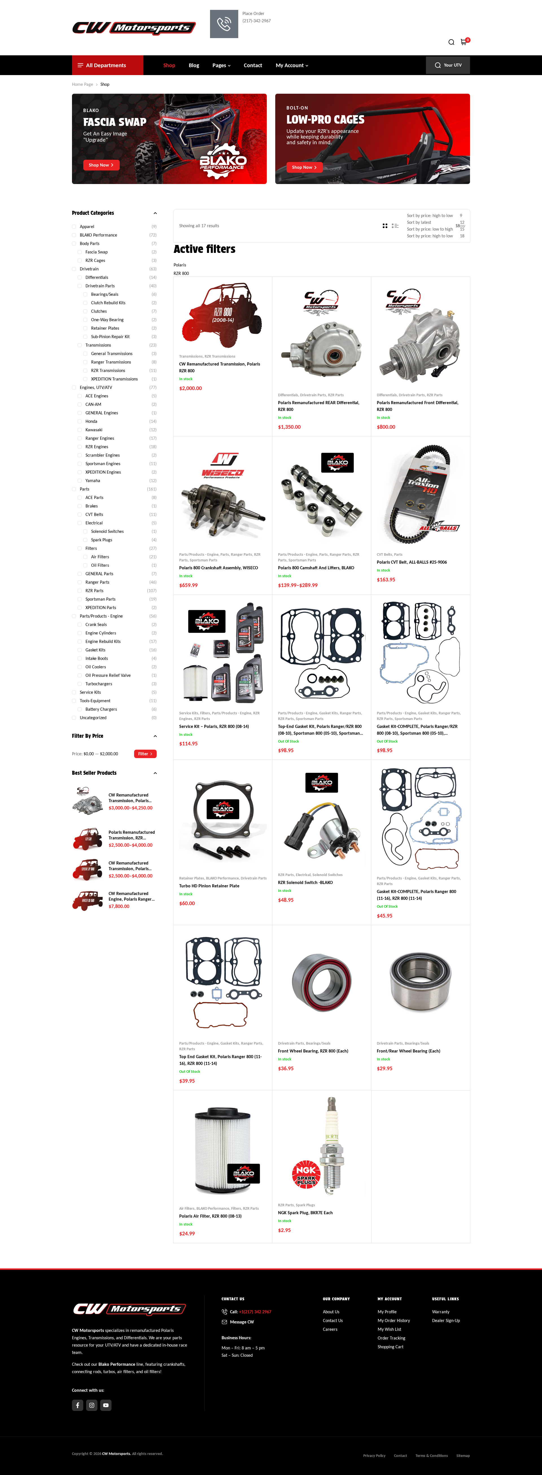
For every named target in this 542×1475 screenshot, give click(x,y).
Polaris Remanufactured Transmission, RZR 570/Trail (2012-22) (132, 835)
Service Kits (188, 713)
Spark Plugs (305, 1205)
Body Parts (89, 243)
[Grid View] (385, 225)
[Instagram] (91, 1405)
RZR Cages (95, 260)
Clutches (99, 311)
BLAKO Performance (222, 878)
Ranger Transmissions (111, 362)
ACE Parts (94, 497)
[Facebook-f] (77, 1405)
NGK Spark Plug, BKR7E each (305, 1212)
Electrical (303, 874)
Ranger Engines (100, 438)
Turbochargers (99, 683)
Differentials (288, 395)
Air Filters (186, 1208)
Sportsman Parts (203, 560)
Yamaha (93, 480)
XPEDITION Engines (103, 472)
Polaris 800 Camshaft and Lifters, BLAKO (316, 567)
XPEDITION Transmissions (114, 379)
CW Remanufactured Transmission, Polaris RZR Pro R (128, 798)
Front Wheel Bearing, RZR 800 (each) (313, 1051)
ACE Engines (97, 396)
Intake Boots (97, 658)
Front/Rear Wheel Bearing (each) (408, 1051)
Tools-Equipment (95, 700)
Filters (205, 713)
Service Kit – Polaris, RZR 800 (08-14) (214, 726)
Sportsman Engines (103, 463)
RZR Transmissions (220, 356)
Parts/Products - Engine (198, 554)
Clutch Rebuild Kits (108, 302)
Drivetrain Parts (313, 395)
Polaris (180, 265)
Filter (143, 753)
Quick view (234, 336)
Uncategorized (93, 717)
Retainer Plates (191, 878)
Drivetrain (89, 269)
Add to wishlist (212, 336)
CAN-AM (93, 404)
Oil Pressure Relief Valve (108, 675)
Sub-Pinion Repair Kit (110, 336)
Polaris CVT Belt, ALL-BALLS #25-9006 (412, 562)
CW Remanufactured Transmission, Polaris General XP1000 (128, 866)
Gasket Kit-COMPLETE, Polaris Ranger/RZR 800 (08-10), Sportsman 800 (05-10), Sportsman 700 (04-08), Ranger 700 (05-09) (417, 733)
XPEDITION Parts (101, 607)
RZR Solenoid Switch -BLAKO (305, 882)
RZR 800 (181, 273)
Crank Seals (96, 624)
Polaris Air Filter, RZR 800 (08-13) (210, 1216)
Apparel (87, 226)
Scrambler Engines (103, 455)
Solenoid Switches (327, 874)
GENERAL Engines (102, 412)
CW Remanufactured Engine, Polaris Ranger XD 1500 (130, 896)
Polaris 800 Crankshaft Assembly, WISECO (218, 567)
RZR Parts (336, 395)
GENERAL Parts (99, 573)
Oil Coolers (96, 666)
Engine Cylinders (101, 633)
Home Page (82, 84)
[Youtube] (106, 1405)
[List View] (395, 225)
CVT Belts (384, 554)
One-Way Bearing (107, 319)
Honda (91, 421)
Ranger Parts (241, 554)
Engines (79, 1337)
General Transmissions (111, 353)
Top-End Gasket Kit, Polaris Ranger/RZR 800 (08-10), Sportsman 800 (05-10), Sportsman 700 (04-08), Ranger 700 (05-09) (320, 733)
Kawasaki (94, 429)
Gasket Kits (328, 713)
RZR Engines (97, 446)
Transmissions (191, 356)
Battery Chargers (101, 709)
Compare (223, 336)
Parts (224, 554)
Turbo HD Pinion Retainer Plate (209, 885)
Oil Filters (100, 565)
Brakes (92, 506)
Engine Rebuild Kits (103, 641)
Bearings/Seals (318, 1043)
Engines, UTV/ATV (96, 387)
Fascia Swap (97, 252)
